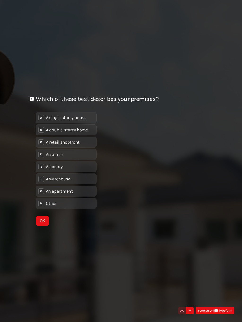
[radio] (66, 117)
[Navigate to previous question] (182, 310)
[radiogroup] (66, 160)
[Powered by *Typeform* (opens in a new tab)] (215, 310)
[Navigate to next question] (190, 310)
